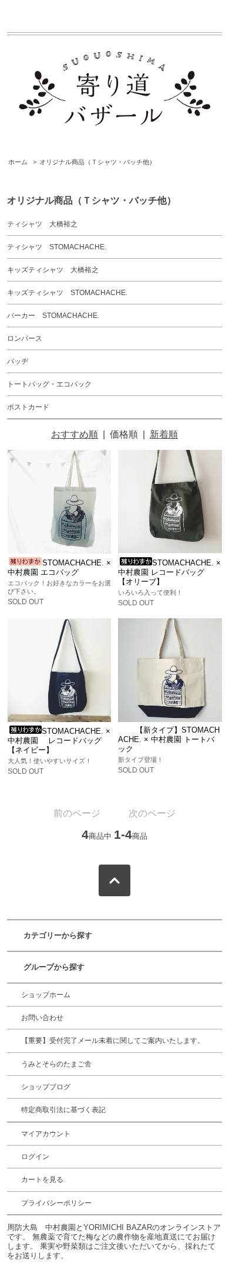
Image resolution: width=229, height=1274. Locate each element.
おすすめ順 (74, 434)
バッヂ (17, 361)
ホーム (18, 161)
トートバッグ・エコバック (49, 384)
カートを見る (42, 1179)
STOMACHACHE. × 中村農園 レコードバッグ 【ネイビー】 (59, 740)
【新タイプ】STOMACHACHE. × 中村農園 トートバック (169, 739)
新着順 (164, 434)
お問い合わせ (42, 1018)
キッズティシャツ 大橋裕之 (53, 270)
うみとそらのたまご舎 (56, 1064)
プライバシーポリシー (56, 1203)
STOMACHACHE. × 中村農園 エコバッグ (59, 567)
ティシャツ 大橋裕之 (42, 224)
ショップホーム (45, 995)
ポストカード (28, 407)
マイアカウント (45, 1134)
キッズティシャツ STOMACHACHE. (67, 293)
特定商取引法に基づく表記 (63, 1110)
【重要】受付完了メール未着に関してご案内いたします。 (112, 1040)
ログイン (35, 1157)
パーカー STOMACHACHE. (53, 315)
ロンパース (24, 338)
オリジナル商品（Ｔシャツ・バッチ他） (97, 161)
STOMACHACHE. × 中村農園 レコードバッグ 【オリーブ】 (169, 572)
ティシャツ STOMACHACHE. (56, 247)
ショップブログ (45, 1087)
